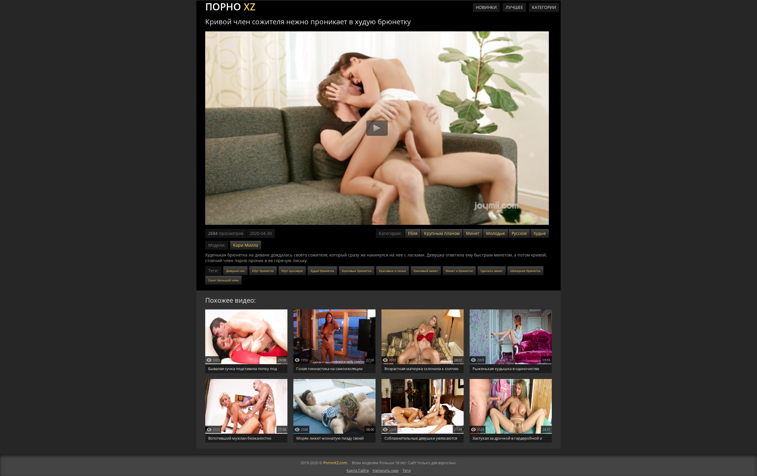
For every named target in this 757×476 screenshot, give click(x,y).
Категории (544, 7)
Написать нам (386, 470)
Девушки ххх (235, 271)
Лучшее (514, 7)
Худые (539, 233)
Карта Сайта (358, 470)
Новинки (486, 7)
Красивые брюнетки (356, 271)
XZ (230, 6)
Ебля (413, 233)
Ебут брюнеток (263, 271)
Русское (519, 233)
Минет (473, 233)
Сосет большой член (223, 280)
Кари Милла (245, 245)
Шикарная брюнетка (525, 271)
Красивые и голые (392, 271)
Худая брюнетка (322, 271)
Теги (406, 470)
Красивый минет (426, 271)
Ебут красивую (292, 271)
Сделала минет (492, 271)
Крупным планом (442, 233)
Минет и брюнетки (459, 271)
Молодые (495, 233)
